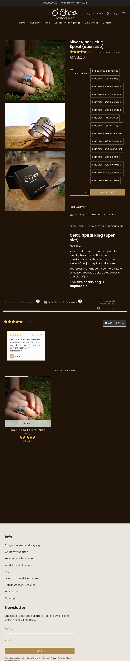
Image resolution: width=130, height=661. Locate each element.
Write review (115, 323)
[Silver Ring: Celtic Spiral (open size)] (28, 401)
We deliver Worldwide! (17, 565)
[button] (47, 23)
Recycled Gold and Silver (19, 558)
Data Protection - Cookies (20, 585)
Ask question (114, 52)
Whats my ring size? (16, 551)
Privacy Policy (57, 658)
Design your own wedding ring (22, 545)
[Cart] (123, 13)
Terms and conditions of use (21, 578)
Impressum (11, 591)
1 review (99, 52)
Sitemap (10, 598)
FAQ (7, 571)
